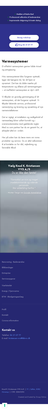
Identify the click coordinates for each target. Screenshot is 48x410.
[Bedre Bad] (16, 360)
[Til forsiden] (24, 31)
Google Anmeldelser (32, 192)
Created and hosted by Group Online (32, 397)
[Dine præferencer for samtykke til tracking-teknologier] (4, 405)
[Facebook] (24, 9)
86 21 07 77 (15, 335)
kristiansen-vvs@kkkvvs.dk (19, 338)
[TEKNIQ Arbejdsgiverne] (16, 370)
